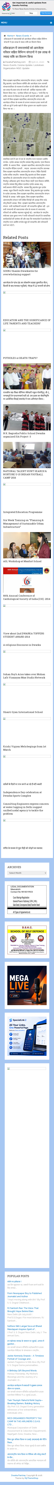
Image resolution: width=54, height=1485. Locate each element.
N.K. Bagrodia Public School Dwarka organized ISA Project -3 (24, 435)
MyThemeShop (31, 1478)
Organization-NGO (12, 68)
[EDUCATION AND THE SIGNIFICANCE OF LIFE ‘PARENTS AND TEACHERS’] (27, 304)
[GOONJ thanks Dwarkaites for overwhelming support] (27, 255)
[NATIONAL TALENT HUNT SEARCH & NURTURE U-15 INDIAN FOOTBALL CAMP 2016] (27, 455)
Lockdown (38, 65)
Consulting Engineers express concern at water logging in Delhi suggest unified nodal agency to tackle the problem (26, 808)
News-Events (22, 36)
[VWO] (12, 13)
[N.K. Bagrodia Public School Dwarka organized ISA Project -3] (27, 417)
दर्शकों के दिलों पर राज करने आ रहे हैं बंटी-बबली (22, 784)
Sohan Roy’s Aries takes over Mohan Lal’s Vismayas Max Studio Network (24, 676)
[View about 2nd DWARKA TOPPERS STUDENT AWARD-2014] (27, 617)
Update (25, 68)
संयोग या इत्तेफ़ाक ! (14, 1281)
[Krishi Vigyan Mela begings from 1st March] (27, 730)
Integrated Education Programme (22, 512)
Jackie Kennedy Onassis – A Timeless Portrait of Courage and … (25, 1357)
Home (10, 36)
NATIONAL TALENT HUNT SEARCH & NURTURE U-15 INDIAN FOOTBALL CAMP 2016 (25, 474)
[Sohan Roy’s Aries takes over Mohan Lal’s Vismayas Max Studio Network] (27, 660)
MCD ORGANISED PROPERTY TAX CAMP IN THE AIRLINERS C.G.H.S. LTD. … (24, 1421)
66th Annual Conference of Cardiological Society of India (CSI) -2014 (26, 597)
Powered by (6, 13)
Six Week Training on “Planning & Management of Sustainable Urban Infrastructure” (23, 523)
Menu (4, 22)
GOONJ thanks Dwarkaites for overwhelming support (20, 272)
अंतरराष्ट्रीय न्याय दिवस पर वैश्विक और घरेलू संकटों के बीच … (26, 1456)
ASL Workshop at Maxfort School (22, 561)
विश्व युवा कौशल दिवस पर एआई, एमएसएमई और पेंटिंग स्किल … (27, 1441)
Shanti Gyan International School (23, 712)
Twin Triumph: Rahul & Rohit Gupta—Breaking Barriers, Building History (25, 1402)
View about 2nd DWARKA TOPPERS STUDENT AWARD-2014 (23, 635)
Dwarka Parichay (18, 1475)
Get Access (46, 13)
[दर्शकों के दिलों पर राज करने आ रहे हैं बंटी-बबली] (27, 768)
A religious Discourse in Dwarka (22, 644)
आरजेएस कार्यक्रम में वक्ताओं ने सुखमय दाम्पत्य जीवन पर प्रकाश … (24, 1387)
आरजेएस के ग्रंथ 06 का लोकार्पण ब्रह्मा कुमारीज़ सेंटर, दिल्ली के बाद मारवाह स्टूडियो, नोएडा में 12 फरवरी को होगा (26, 284)
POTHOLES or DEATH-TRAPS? (20, 358)
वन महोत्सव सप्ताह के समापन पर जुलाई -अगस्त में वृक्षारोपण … (25, 1342)
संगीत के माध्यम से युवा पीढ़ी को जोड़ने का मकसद (22, 848)
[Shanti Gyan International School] (27, 696)
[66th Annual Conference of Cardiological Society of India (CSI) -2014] (27, 579)
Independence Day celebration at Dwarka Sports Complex (22, 794)
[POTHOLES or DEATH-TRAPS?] (27, 342)
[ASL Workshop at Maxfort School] (27, 545)
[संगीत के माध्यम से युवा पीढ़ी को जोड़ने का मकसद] (27, 832)
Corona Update (25, 65)
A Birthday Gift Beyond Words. (22, 1370)
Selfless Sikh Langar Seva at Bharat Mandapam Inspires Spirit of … (24, 1328)
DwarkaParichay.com (15, 62)
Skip (31, 13)
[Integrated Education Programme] (27, 496)
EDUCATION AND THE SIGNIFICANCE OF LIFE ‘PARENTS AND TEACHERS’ (27, 322)
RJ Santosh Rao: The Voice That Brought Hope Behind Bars (23, 1310)
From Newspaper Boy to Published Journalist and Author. (24, 1295)
